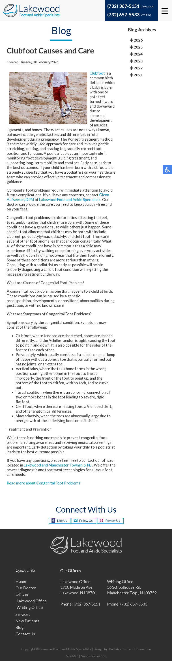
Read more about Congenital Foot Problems (43, 483)
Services (22, 614)
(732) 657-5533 (123, 14)
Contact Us (25, 633)
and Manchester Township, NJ (67, 465)
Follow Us (86, 520)
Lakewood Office (32, 600)
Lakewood (32, 465)
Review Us (112, 520)
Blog (19, 627)
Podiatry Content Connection (130, 649)
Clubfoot (97, 73)
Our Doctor (25, 587)
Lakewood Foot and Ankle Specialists (70, 199)
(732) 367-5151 (123, 6)
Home (20, 581)
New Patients (27, 620)
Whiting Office (30, 607)
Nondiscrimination (93, 656)
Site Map (72, 656)
